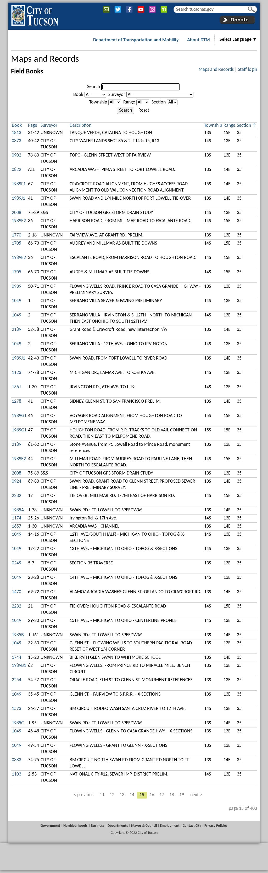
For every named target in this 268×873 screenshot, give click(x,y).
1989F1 (19, 184)
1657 (16, 526)
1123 (16, 373)
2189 (16, 329)
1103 (16, 774)
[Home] (34, 14)
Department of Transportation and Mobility (136, 40)
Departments (118, 826)
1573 (16, 709)
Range (129, 102)
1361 (16, 387)
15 (141, 795)
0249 (16, 563)
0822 (16, 169)
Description (80, 125)
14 (132, 795)
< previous (83, 795)
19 (181, 795)
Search (93, 87)
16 (151, 795)
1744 (16, 657)
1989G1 (19, 416)
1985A (18, 510)
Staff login (247, 69)
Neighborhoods (75, 826)
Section (159, 102)
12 (112, 795)
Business (97, 826)
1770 (16, 235)
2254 (16, 680)
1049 (16, 301)
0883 (16, 760)
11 (102, 795)
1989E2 (19, 221)
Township (98, 102)
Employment (170, 826)
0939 (16, 286)
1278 (16, 401)
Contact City (192, 826)
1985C (18, 723)
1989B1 (19, 665)
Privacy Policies (215, 826)
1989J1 (18, 198)
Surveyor (116, 94)
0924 (16, 481)
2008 (16, 213)
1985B (18, 635)
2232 (16, 496)
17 (161, 795)
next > (196, 795)
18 (171, 795)
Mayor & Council (144, 826)
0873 (16, 141)
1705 (16, 243)
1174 (16, 518)
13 (122, 795)
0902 (16, 155)
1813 (16, 133)
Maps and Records (45, 59)
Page (32, 125)
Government (50, 826)
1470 (16, 592)
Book (78, 94)
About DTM (198, 40)
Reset (143, 110)
